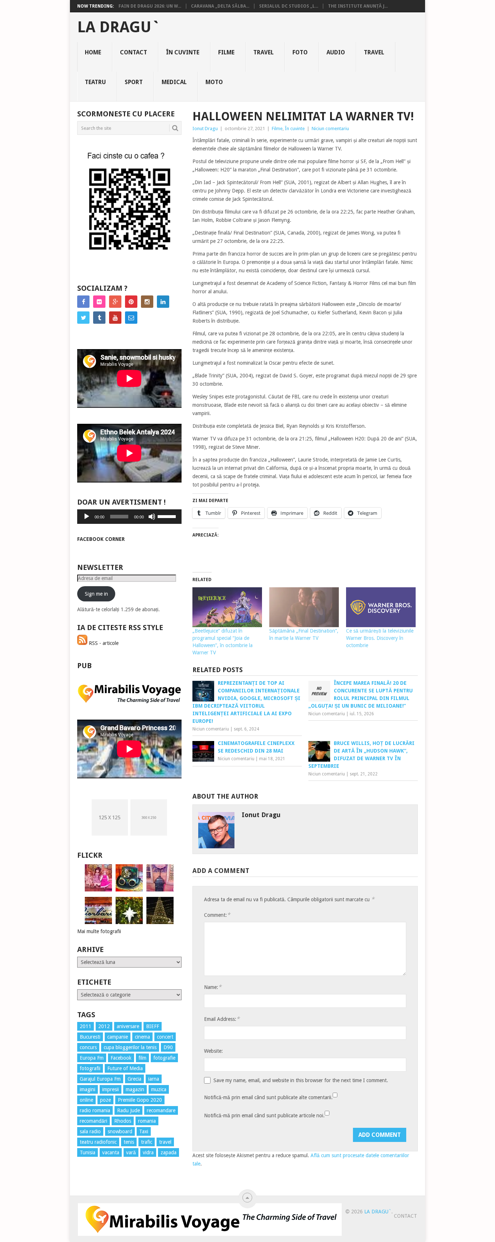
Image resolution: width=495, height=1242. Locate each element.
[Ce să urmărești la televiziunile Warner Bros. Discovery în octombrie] (381, 607)
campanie (117, 1037)
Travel (263, 52)
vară (131, 1152)
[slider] (168, 515)
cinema (142, 1037)
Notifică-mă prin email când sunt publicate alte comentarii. (268, 1097)
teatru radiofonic (98, 1142)
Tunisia (87, 1152)
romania (147, 1121)
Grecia (134, 1079)
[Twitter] (83, 317)
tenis (129, 1142)
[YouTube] (115, 317)
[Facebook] (83, 301)
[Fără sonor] (151, 516)
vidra (148, 1152)
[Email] (131, 317)
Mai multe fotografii (99, 931)
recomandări (93, 1121)
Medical (174, 82)
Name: (212, 987)
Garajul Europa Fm (100, 1079)
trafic (146, 1142)
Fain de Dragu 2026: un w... (149, 6)
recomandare (161, 1110)
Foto (300, 52)
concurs (88, 1047)
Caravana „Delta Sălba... (220, 6)
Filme (226, 52)
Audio (335, 52)
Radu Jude (128, 1110)
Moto (214, 82)
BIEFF (152, 1026)
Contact (133, 52)
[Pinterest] (131, 301)
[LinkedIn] (163, 301)
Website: (213, 1051)
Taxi (143, 1131)
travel (165, 1142)
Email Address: (222, 1018)
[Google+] (115, 301)
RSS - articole (102, 643)
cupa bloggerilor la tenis (130, 1047)
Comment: (217, 914)
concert (165, 1037)
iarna (153, 1079)
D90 (168, 1047)
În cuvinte (182, 52)
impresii (110, 1089)
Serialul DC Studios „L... (288, 6)
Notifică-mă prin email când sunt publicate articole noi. (264, 1115)
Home (93, 52)
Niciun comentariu (330, 128)
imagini (87, 1089)
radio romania (95, 1110)
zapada (168, 1152)
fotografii (90, 1068)
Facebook (121, 1058)
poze (105, 1100)
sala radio (90, 1131)
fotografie (164, 1058)
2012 (104, 1026)
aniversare (128, 1026)
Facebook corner (101, 539)
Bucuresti (90, 1037)
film (142, 1058)
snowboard (120, 1131)
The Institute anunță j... (358, 6)
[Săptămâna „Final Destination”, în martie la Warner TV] (304, 607)
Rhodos (122, 1121)
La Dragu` (118, 27)
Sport (134, 82)
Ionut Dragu (205, 128)
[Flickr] (99, 301)
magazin (135, 1089)
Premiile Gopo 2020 (140, 1100)
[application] (129, 516)
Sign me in (96, 594)
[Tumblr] (99, 317)
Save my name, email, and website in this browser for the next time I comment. (300, 1080)
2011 (85, 1026)
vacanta (110, 1152)
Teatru (95, 82)
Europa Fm (92, 1058)
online (86, 1100)
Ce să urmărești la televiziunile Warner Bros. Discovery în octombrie (379, 638)
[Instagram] (147, 301)
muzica (158, 1089)
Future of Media (125, 1068)
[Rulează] (86, 516)
